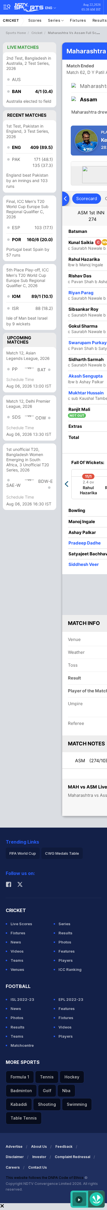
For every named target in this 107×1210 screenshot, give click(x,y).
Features (66, 951)
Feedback (63, 1146)
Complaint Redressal (72, 1157)
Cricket (11, 20)
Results (65, 933)
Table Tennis (24, 1118)
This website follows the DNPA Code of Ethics (45, 1177)
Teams (17, 960)
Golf (47, 1090)
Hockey (71, 1076)
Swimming (77, 1104)
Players (65, 960)
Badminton (21, 1090)
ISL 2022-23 (22, 999)
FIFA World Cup (22, 853)
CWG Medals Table (62, 853)
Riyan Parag (81, 292)
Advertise (14, 1146)
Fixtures (78, 20)
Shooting (47, 1104)
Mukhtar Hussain (86, 393)
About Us (39, 1146)
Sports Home (16, 33)
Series (54, 20)
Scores (35, 20)
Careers (13, 1167)
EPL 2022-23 (70, 999)
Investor (39, 1157)
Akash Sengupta (85, 376)
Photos (64, 942)
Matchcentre (22, 1045)
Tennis (47, 1076)
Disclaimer (15, 1157)
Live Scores (21, 923)
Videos (17, 951)
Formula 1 (20, 1076)
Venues (17, 969)
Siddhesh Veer (83, 564)
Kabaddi (19, 1104)
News (16, 942)
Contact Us (37, 1167)
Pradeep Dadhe (84, 543)
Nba (66, 1090)
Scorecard (86, 198)
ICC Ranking (70, 969)
